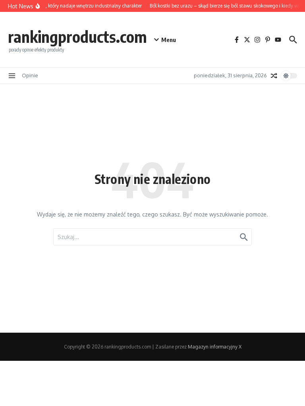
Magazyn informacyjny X (214, 347)
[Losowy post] (274, 76)
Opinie (30, 75)
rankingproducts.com (77, 36)
